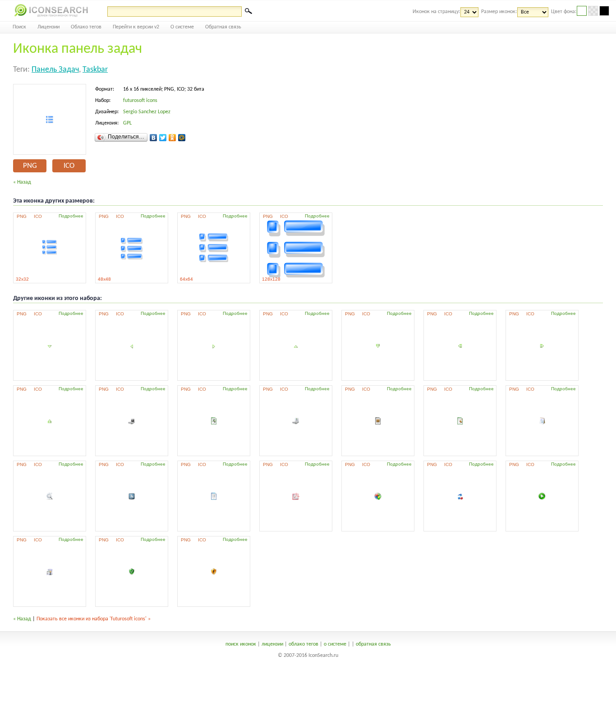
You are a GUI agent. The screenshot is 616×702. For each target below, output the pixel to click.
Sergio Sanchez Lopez (146, 112)
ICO (69, 166)
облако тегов (303, 644)
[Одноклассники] (172, 137)
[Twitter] (163, 137)
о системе (335, 644)
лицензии (272, 644)
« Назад (22, 182)
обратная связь (373, 644)
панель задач (55, 69)
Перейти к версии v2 (136, 27)
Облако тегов (86, 27)
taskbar (95, 69)
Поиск (19, 27)
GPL (127, 123)
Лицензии (48, 27)
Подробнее (71, 215)
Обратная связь (223, 27)
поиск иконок (240, 644)
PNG (30, 166)
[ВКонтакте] (153, 137)
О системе (182, 27)
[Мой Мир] (182, 137)
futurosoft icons (140, 100)
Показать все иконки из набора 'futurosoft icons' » (94, 619)
